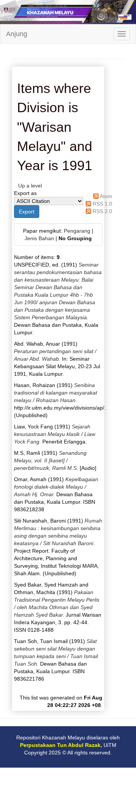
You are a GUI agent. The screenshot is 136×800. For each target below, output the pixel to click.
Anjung (16, 34)
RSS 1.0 (102, 204)
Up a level (30, 186)
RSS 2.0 (102, 211)
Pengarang (77, 231)
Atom (106, 196)
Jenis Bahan (39, 238)
